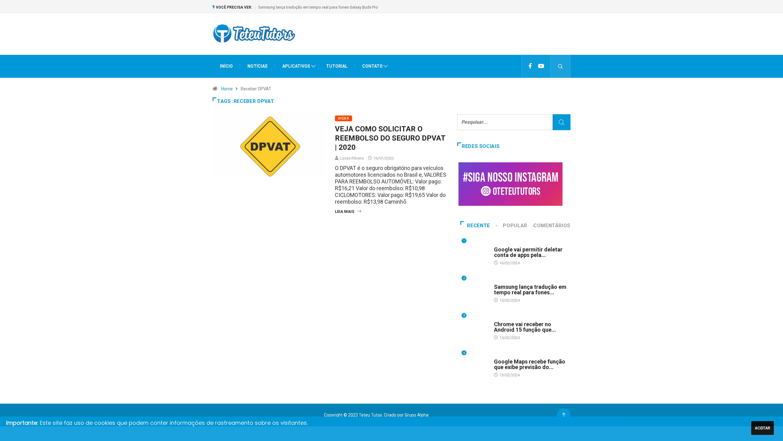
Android (502, 244)
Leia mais (344, 211)
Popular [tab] (515, 225)
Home (227, 88)
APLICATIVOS (296, 66)
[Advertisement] (459, 39)
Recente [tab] (478, 225)
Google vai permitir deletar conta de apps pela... (528, 252)
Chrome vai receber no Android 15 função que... (525, 327)
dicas (343, 118)
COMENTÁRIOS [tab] (551, 225)
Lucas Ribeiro (352, 158)
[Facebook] (530, 66)
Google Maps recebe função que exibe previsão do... (529, 364)
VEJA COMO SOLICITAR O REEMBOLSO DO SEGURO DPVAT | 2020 (390, 138)
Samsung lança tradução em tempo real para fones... (530, 290)
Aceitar (762, 428)
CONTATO (372, 66)
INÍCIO (226, 66)
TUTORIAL (336, 66)
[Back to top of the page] (564, 415)
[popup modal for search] (560, 66)
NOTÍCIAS (257, 66)
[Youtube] (541, 66)
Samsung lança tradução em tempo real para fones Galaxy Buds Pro (318, 7)
